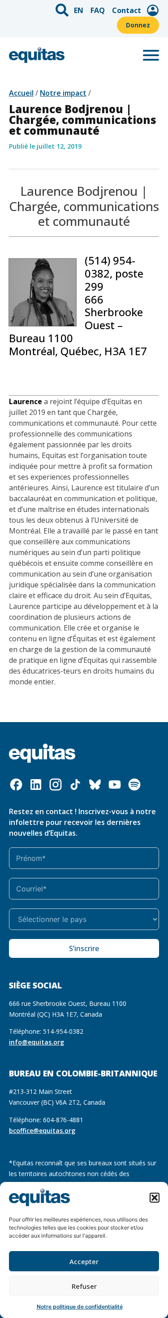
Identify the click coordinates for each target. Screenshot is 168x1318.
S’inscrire (84, 948)
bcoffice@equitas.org (42, 1130)
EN (78, 10)
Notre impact (63, 93)
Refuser (84, 1286)
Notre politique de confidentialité (80, 1306)
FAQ (97, 10)
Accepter (84, 1261)
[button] (154, 1197)
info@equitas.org (36, 1042)
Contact (126, 10)
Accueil (21, 93)
